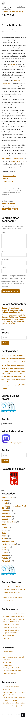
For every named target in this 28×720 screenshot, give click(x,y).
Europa (14, 365)
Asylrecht (20, 355)
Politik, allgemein (12, 190)
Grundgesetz (4, 371)
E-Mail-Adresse (5, 259)
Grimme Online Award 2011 (11, 587)
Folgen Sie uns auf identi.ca (11, 627)
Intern (3, 525)
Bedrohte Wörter (8, 652)
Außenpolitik (6, 498)
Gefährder (12, 368)
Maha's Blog (7, 638)
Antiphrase (10, 355)
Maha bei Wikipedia (9, 635)
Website (3, 267)
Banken (10, 358)
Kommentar (4, 232)
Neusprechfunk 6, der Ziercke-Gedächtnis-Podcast (13, 316)
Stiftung (5, 179)
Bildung (4, 500)
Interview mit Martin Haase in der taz (14, 589)
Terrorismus (11, 382)
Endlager (18, 192)
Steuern (5, 382)
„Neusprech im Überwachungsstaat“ (14, 695)
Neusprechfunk (15, 12)
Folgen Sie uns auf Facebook (11, 625)
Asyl (14, 356)
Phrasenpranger (7, 665)
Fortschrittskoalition (9, 176)
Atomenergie (6, 192)
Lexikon (4, 12)
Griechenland (21, 368)
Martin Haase (6, 29)
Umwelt (19, 190)
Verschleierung (5, 194)
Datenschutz (18, 361)
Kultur (3, 533)
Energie (5, 190)
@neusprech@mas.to (16, 443)
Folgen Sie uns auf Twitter (11, 630)
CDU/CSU (11, 361)
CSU (15, 362)
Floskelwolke (7, 662)
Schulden (19, 379)
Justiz (4, 530)
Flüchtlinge (5, 368)
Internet (10, 374)
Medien (22, 374)
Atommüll (12, 192)
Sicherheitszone (8, 181)
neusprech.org (7, 7)
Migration (9, 376)
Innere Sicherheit (8, 522)
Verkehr (4, 558)
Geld (16, 368)
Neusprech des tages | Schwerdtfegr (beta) (10, 309)
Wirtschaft (16, 385)
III (25, 161)
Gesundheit (6, 519)
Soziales (4, 547)
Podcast (7, 379)
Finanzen (5, 511)
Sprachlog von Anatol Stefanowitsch (14, 668)
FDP (18, 365)
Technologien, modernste (13, 323)
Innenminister (17, 371)
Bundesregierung (16, 358)
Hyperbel (10, 371)
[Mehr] (23, 12)
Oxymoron (22, 376)
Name (3, 251)
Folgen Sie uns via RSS (10, 633)
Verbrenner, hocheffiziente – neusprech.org (13, 321)
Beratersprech (7, 654)
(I (16, 161)
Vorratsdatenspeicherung (7, 385)
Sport (3, 550)
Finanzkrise (21, 365)
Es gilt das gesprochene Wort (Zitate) (13, 507)
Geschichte (6, 516)
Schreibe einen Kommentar (10, 31)
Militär (4, 539)
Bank (7, 358)
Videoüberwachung (19, 382)
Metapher (3, 376)
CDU (8, 362)
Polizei (13, 379)
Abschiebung (4, 355)
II (23, 161)
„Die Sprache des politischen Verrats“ (14, 692)
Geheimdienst (7, 513)
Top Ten (4, 553)
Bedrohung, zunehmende (12, 311)
